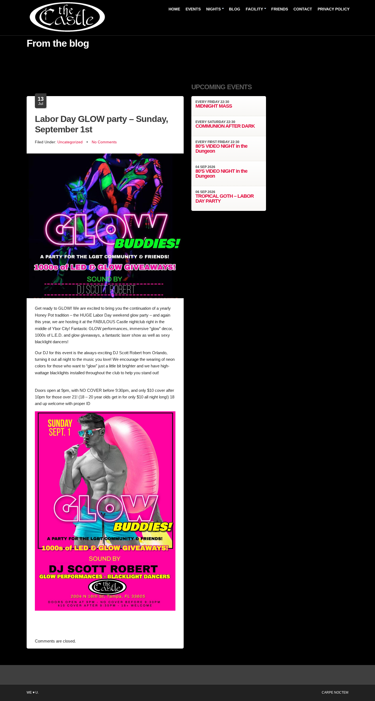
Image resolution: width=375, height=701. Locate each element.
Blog (234, 9)
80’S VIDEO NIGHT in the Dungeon (221, 148)
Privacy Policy (333, 9)
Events (193, 9)
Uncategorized (70, 142)
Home (174, 9)
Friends (279, 9)
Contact (302, 9)
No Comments (104, 142)
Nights (213, 9)
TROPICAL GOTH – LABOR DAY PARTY (224, 198)
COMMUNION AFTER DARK (225, 126)
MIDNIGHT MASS (213, 106)
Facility (254, 9)
